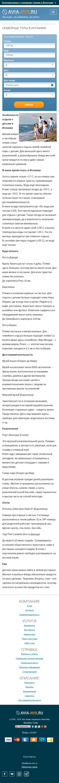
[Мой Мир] (42, 726)
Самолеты (29, 696)
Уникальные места (29, 663)
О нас (29, 606)
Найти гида (30, 643)
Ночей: (7, 90)
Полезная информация (29, 667)
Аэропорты (29, 682)
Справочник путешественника (29, 658)
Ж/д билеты (29, 630)
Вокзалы (29, 687)
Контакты (29, 610)
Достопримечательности (29, 700)
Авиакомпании (29, 691)
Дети (6, 70)
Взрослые (9, 60)
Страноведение (30, 672)
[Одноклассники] (39, 726)
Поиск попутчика (29, 639)
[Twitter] (36, 726)
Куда (6, 50)
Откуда (7, 41)
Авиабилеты (29, 625)
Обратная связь (29, 767)
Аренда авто (29, 634)
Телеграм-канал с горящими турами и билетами (27, 2)
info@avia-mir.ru (29, 763)
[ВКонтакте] (32, 726)
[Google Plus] (45, 726)
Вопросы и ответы (29, 654)
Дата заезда (9, 80)
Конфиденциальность (29, 615)
